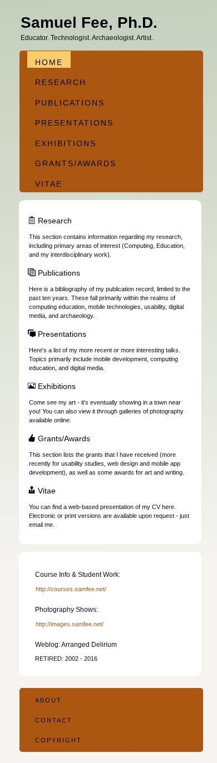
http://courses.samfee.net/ (71, 589)
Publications (70, 102)
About (48, 700)
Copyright (58, 740)
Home (49, 62)
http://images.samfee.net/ (69, 624)
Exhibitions (65, 143)
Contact (53, 720)
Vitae (48, 183)
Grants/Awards (75, 163)
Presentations (74, 122)
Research (60, 82)
